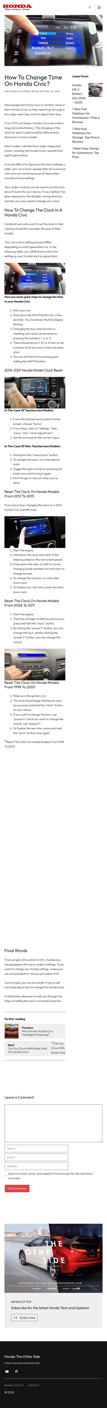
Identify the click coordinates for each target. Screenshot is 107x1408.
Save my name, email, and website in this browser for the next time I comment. (50, 1176)
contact (34, 1385)
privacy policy (14, 1385)
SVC (42, 960)
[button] (89, 7)
